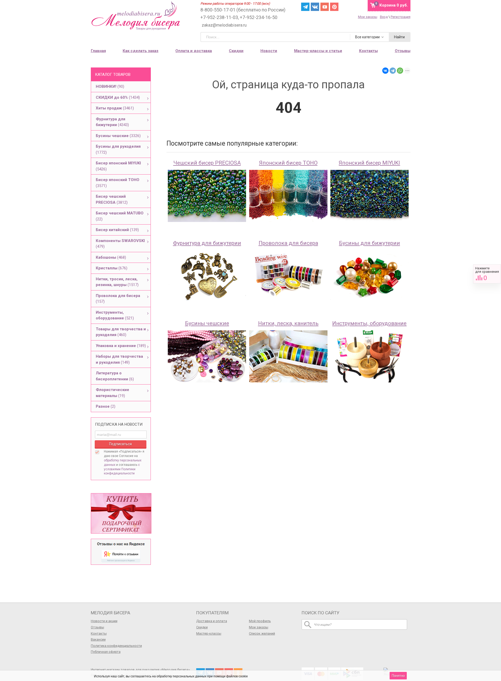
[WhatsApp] (400, 70)
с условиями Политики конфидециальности (122, 469)
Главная (98, 50)
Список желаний (262, 633)
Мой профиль (260, 621)
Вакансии (98, 639)
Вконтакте (315, 7)
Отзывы (402, 50)
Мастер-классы (208, 633)
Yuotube (324, 7)
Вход (384, 17)
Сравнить (487, 273)
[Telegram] (393, 70)
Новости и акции (104, 621)
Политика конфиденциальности (116, 646)
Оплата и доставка (193, 50)
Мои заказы (367, 17)
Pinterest (334, 7)
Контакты (368, 50)
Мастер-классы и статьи (318, 50)
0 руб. (393, 5)
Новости (268, 50)
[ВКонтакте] (385, 70)
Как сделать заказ (140, 50)
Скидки (236, 50)
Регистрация (400, 17)
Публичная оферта (106, 652)
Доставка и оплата (211, 621)
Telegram (305, 7)
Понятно (398, 676)
